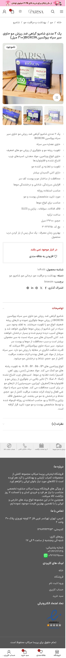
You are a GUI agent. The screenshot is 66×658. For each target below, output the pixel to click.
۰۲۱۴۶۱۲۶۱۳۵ (55, 551)
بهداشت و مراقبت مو (35, 23)
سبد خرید (58, 596)
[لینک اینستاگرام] (20, 11)
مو (51, 23)
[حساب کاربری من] (4, 11)
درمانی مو (26, 276)
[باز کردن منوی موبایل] (61, 11)
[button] (59, 73)
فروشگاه (58, 577)
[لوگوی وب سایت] (35, 11)
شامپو (16, 23)
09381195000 (55, 555)
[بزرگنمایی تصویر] (57, 97)
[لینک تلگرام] (28, 288)
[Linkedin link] (32, 288)
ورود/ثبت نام (56, 583)
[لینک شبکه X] (41, 288)
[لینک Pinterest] (36, 288)
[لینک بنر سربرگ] (33, 3)
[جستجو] (52, 11)
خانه (59, 23)
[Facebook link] (45, 288)
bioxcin (48, 282)
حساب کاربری (56, 590)
